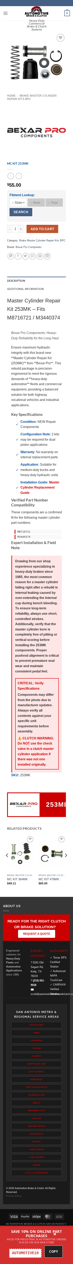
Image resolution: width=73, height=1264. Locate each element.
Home (11, 95)
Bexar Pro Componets (29, 247)
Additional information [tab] (25, 289)
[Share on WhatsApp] (11, 256)
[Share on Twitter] (25, 256)
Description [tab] (16, 280)
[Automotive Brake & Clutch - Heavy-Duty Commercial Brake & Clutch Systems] (36, 11)
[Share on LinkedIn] (47, 256)
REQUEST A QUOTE (36, 933)
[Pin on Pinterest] (40, 256)
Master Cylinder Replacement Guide (39, 488)
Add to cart (42, 229)
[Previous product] (19, 176)
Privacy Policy (13, 1196)
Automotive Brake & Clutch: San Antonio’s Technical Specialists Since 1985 (36, 1225)
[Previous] (7, 863)
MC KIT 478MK (49, 879)
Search (21, 212)
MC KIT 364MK (17, 879)
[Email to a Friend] (32, 256)
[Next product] (11, 176)
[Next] (65, 863)
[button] (5, 13)
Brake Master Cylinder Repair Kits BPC (42, 240)
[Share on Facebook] (18, 256)
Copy (53, 1251)
